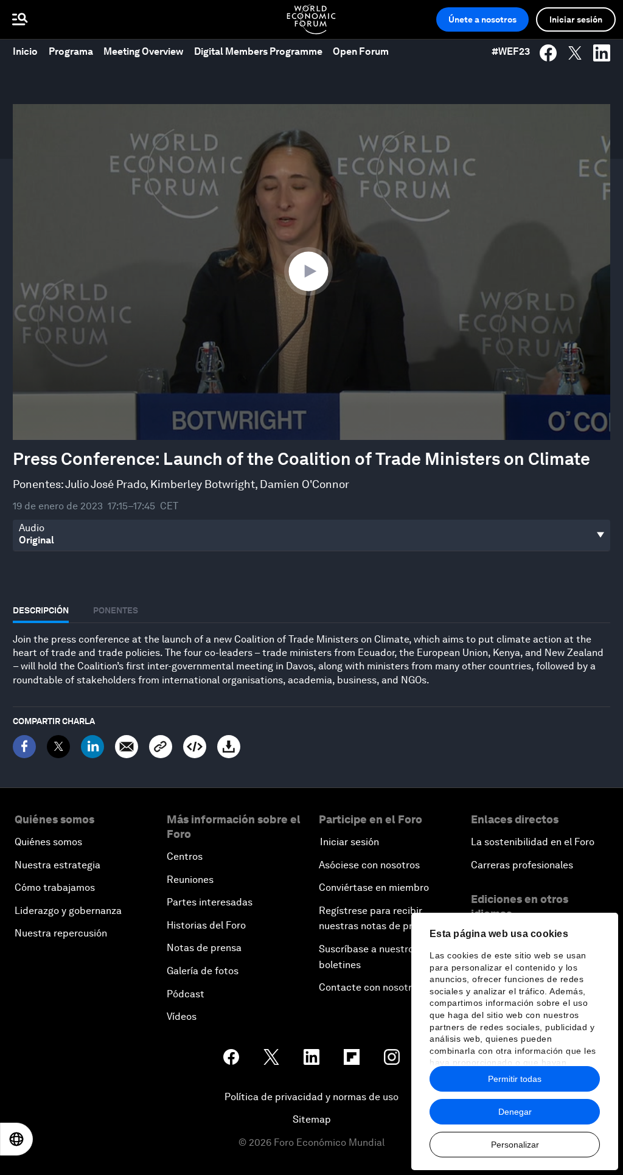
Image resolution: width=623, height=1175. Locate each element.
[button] (311, 270)
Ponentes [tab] (115, 610)
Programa (71, 51)
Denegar (515, 1112)
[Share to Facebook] (548, 52)
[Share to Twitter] (574, 52)
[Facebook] (24, 746)
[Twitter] (58, 746)
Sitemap (312, 1119)
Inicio (25, 51)
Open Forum (361, 51)
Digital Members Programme (258, 51)
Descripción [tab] (41, 610)
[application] (311, 272)
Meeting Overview (143, 51)
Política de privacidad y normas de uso (311, 1097)
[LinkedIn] (92, 746)
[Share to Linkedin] (601, 52)
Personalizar (515, 1144)
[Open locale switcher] (16, 1139)
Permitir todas (514, 1079)
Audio (31, 528)
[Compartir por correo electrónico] (126, 746)
